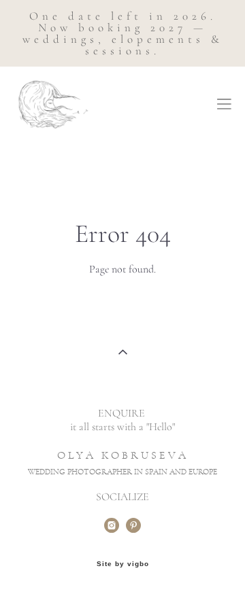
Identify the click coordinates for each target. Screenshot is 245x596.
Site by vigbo (123, 564)
